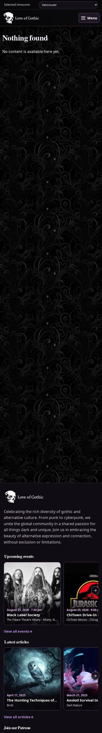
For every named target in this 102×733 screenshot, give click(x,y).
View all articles (19, 717)
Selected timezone (17, 5)
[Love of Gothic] (21, 18)
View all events (18, 631)
